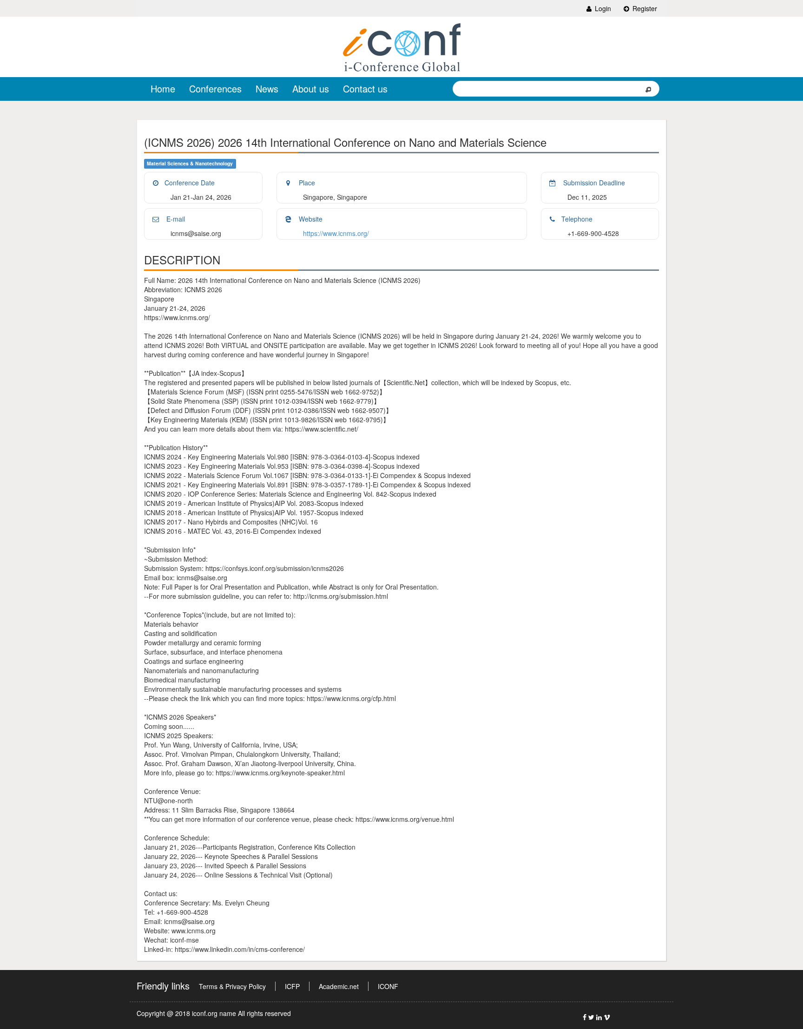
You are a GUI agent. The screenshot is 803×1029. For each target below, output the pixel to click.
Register (644, 8)
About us (310, 88)
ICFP (292, 986)
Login (602, 8)
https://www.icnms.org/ (336, 233)
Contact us (365, 88)
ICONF (388, 986)
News (267, 88)
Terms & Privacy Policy (232, 986)
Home (163, 88)
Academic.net (339, 986)
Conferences (215, 88)
